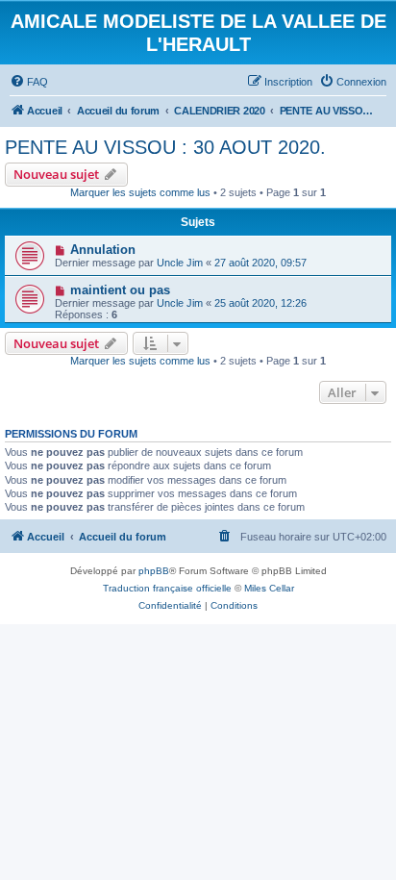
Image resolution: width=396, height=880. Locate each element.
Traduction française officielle (167, 588)
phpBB (153, 571)
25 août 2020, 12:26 (260, 303)
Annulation (103, 249)
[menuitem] (29, 81)
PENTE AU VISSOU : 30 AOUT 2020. (165, 147)
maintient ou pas (120, 290)
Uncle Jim (180, 262)
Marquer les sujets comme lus (140, 192)
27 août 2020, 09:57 (260, 262)
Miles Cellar (269, 588)
